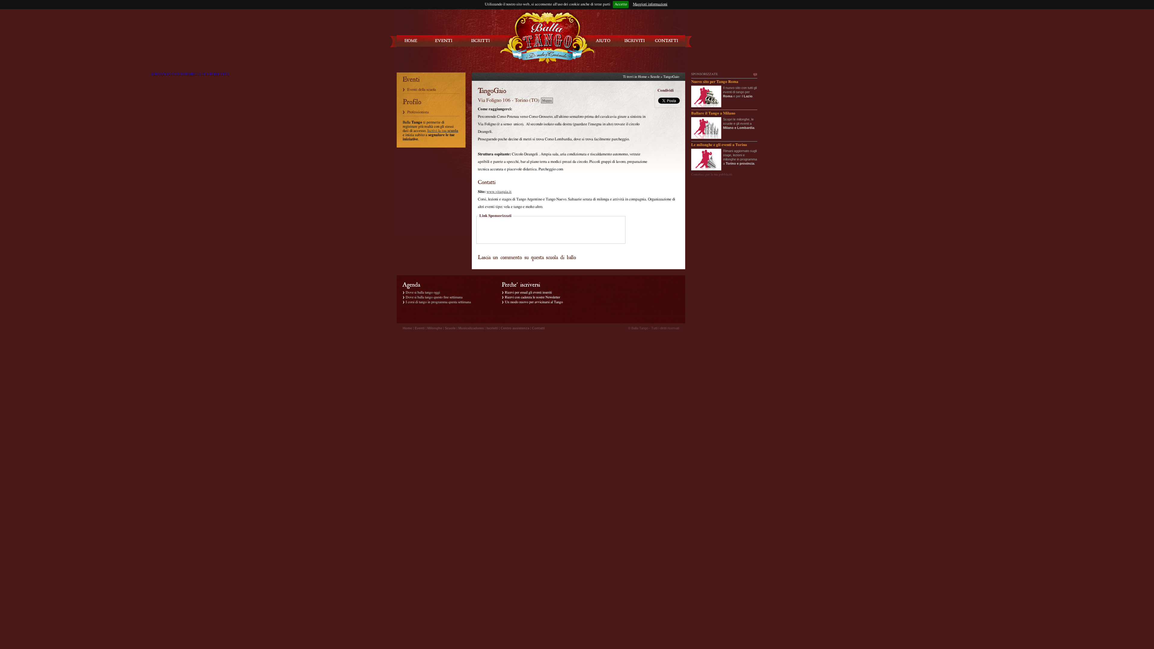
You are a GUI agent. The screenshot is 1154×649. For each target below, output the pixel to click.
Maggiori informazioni (650, 4)
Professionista (418, 112)
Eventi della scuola (421, 90)
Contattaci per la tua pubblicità (711, 174)
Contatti (538, 328)
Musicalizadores (471, 328)
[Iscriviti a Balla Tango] (635, 40)
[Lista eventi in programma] (444, 40)
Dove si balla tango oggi (423, 292)
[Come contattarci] (667, 40)
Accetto (621, 4)
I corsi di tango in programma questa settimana (438, 302)
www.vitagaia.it (499, 192)
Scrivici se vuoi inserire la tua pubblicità (755, 74)
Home (642, 76)
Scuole (655, 76)
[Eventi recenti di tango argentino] (411, 40)
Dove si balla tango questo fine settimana (434, 297)
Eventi (420, 328)
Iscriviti (492, 328)
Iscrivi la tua (442, 131)
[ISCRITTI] (480, 40)
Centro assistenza (515, 328)
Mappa (547, 100)
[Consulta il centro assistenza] (603, 40)
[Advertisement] (551, 230)
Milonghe (434, 328)
